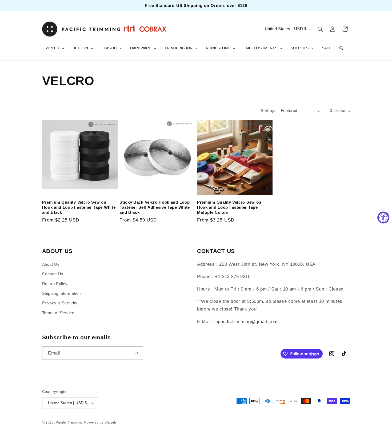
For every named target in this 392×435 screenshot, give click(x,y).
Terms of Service (58, 313)
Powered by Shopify (100, 422)
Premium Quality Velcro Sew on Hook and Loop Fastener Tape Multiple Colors (229, 207)
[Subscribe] (136, 353)
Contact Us (52, 274)
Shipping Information (61, 293)
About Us (51, 264)
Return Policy (55, 284)
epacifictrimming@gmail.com (246, 321)
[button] (320, 29)
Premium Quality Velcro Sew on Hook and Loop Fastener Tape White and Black (79, 207)
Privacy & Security (60, 303)
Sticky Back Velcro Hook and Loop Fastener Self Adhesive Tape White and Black (154, 207)
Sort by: (268, 110)
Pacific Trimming (69, 422)
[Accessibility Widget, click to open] (383, 218)
